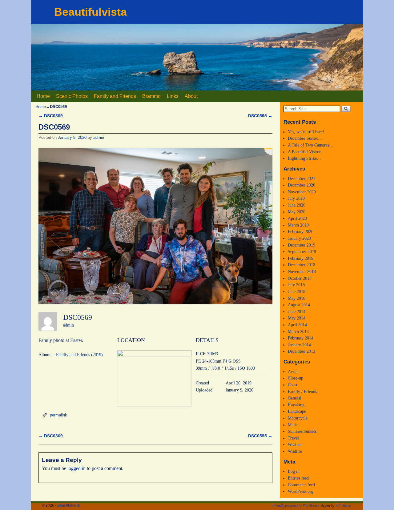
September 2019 (302, 251)
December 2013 (301, 351)
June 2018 (296, 291)
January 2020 (299, 238)
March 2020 (298, 225)
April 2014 (297, 324)
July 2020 (296, 198)
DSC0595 (260, 115)
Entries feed (298, 478)
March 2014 (298, 331)
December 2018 (301, 264)
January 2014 (299, 344)
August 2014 (299, 304)
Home (43, 96)
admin (98, 137)
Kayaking (296, 404)
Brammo (151, 96)
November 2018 (302, 271)
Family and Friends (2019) (79, 354)
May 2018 (296, 298)
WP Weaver (343, 505)
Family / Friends (302, 391)
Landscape (297, 411)
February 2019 (300, 258)
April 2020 (297, 218)
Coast (292, 384)
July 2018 (296, 284)
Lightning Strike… (304, 158)
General (294, 398)
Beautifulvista (90, 12)
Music (293, 424)
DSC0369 (50, 115)
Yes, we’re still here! (306, 131)
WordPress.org (300, 491)
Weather (295, 444)
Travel (293, 438)
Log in (294, 471)
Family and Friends (115, 96)
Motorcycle (298, 418)
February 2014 (300, 337)
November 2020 (302, 191)
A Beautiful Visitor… (306, 151)
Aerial (293, 371)
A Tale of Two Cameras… (310, 145)
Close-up (295, 377)
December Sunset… (305, 138)
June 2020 (296, 205)
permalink (58, 415)
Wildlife (295, 451)
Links (173, 96)
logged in (76, 468)
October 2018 (300, 278)
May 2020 (296, 211)
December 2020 (301, 185)
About (191, 96)
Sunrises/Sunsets (302, 431)
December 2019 (301, 245)
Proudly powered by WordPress (295, 505)
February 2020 (300, 231)
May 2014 (296, 317)
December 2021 (301, 178)
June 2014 (296, 311)
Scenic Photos (72, 96)
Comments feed (301, 484)
